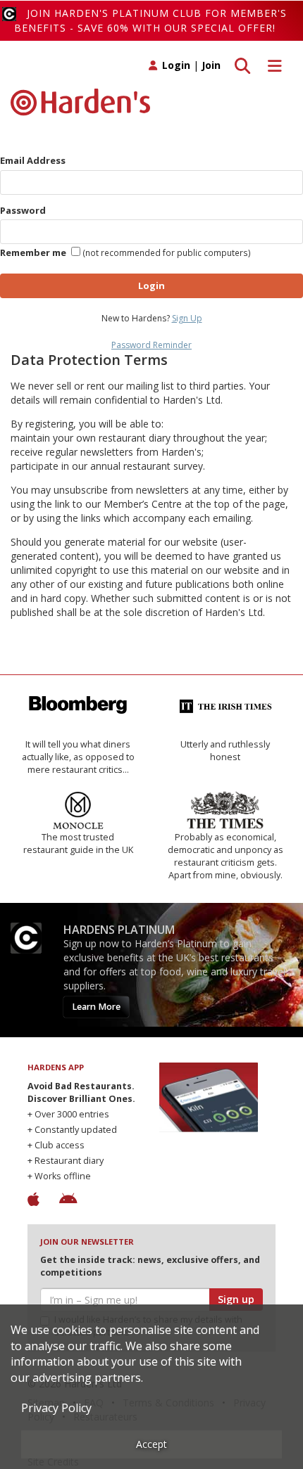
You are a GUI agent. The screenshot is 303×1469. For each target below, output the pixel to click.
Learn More (96, 1007)
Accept (151, 1444)
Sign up (236, 1299)
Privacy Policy (56, 1408)
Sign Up (187, 318)
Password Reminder (151, 345)
